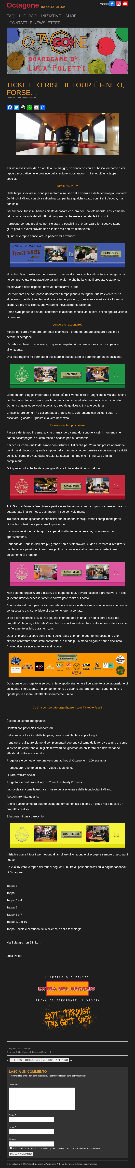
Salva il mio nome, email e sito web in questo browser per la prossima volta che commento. (56, 1148)
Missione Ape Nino (55, 1060)
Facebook (26, 1052)
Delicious (36, 1052)
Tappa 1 (12, 885)
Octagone (23, 5)
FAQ (11, 16)
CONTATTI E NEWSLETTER (35, 23)
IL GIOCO (28, 16)
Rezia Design (43, 617)
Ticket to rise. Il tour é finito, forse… (65, 88)
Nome (12, 1115)
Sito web (13, 1139)
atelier (81, 623)
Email (12, 1127)
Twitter (18, 1052)
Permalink (46, 1052)
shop (71, 16)
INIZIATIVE (51, 16)
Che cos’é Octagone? (25, 1060)
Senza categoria (24, 1049)
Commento (15, 1084)
